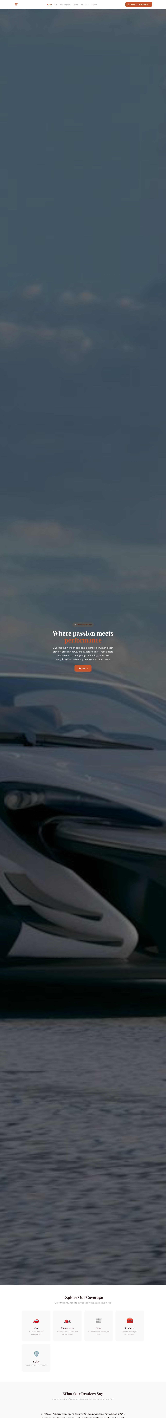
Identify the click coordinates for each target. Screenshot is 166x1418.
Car (56, 4)
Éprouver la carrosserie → (139, 4)
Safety (94, 4)
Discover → (83, 668)
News (76, 4)
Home (49, 4)
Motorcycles (65, 4)
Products (85, 4)
